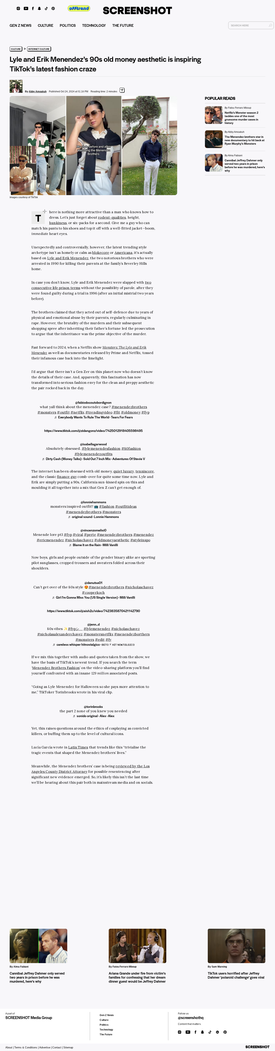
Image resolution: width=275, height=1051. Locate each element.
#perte (90, 534)
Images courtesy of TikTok (24, 197)
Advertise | (45, 1047)
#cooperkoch (93, 592)
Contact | (57, 1047)
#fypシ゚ (75, 629)
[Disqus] (77, 850)
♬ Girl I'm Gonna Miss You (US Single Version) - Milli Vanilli (93, 597)
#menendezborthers (132, 634)
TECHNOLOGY (94, 25)
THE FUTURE (123, 25)
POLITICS (68, 25)
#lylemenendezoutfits (93, 454)
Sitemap (68, 1047)
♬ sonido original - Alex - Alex (93, 715)
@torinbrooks (93, 706)
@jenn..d (93, 624)
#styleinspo (140, 540)
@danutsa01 (93, 582)
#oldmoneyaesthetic (111, 540)
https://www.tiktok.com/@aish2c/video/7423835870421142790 (93, 610)
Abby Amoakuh (38, 91)
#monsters (46, 412)
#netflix (77, 412)
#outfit (63, 412)
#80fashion (131, 448)
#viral (78, 534)
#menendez (143, 534)
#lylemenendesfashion (101, 448)
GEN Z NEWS (20, 25)
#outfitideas (125, 506)
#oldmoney (131, 412)
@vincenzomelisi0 (93, 530)
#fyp (145, 412)
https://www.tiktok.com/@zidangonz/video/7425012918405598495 (93, 430)
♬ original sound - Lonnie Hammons (93, 516)
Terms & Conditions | (26, 1047)
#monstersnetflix (98, 634)
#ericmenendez (50, 540)
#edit (100, 639)
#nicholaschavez (79, 540)
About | (9, 1047)
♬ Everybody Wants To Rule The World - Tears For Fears (93, 417)
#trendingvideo (99, 412)
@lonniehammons (93, 502)
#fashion (106, 506)
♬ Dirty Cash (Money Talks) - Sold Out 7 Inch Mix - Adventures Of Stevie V (93, 458)
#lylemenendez (97, 629)
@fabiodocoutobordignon (93, 402)
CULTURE (45, 25)
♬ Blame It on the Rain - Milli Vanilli (93, 544)
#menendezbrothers (129, 407)
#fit (116, 412)
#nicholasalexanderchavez (60, 634)
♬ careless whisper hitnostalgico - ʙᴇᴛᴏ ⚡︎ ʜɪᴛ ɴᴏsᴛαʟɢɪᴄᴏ (93, 644)
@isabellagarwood (93, 444)
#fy (108, 639)
